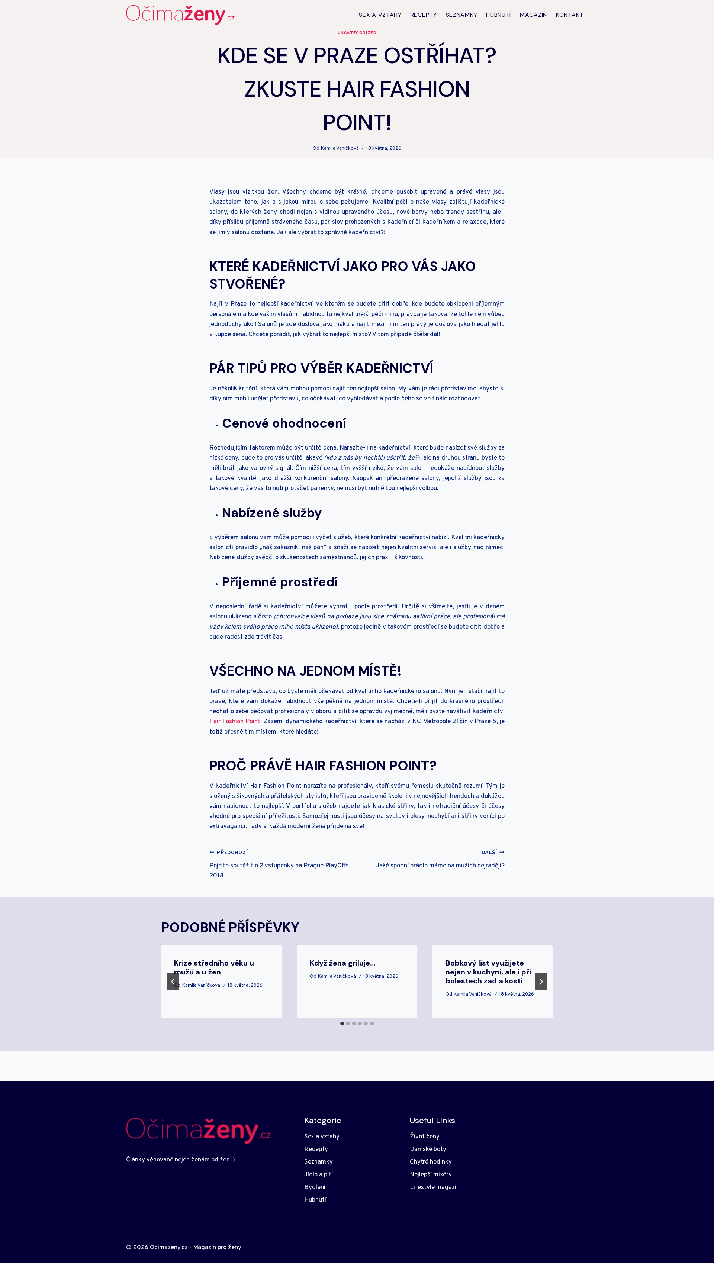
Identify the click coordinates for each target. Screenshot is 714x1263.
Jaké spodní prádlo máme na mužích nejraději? (440, 860)
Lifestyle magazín (435, 1187)
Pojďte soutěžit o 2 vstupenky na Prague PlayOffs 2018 (279, 865)
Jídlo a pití (318, 1175)
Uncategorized (357, 33)
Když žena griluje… (343, 963)
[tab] (342, 1023)
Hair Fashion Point (234, 722)
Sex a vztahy (380, 15)
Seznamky (461, 15)
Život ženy (425, 1137)
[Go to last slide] (173, 981)
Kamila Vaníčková (340, 148)
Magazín (533, 15)
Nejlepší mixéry (431, 1175)
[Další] (541, 981)
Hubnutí (498, 15)
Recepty (424, 15)
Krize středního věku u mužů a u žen (214, 967)
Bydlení (314, 1187)
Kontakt (569, 15)
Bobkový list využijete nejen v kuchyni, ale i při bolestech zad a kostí (488, 972)
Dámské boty (428, 1150)
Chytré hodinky (431, 1162)
